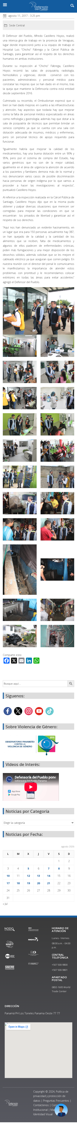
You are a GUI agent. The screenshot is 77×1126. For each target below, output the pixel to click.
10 (8, 875)
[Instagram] (28, 711)
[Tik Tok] (49, 711)
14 (48, 875)
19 (28, 883)
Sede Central (17, 25)
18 (18, 883)
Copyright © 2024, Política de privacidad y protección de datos (50, 1096)
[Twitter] (18, 711)
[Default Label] (39, 711)
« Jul (5, 904)
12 (28, 875)
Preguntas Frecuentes (56, 1100)
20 (38, 883)
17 (8, 883)
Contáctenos (41, 1105)
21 (48, 883)
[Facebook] (8, 711)
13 (38, 875)
